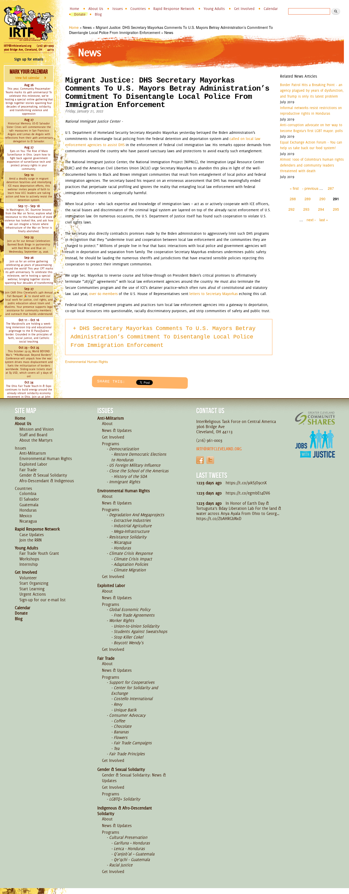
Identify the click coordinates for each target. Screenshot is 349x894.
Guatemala (28, 504)
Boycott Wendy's (129, 642)
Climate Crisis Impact (133, 558)
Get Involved (244, 8)
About (107, 423)
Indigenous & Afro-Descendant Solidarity (124, 810)
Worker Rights (121, 620)
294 (321, 209)
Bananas (121, 731)
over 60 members (103, 293)
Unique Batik (125, 709)
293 (306, 209)
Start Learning (31, 588)
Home (74, 8)
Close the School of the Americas (139, 470)
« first (294, 188)
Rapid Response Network (173, 8)
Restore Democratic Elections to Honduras (138, 457)
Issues (117, 8)
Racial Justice (120, 864)
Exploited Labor (33, 464)
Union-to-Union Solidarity (136, 626)
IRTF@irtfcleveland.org (17, 46)
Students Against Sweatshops (140, 631)
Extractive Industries (132, 520)
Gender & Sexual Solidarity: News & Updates (134, 777)
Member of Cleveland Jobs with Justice (315, 450)
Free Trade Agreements (134, 615)
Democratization (124, 448)
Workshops (29, 558)
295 (336, 209)
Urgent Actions (32, 594)
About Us (95, 8)
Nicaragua (28, 521)
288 (293, 198)
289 (308, 198)
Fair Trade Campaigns (133, 742)
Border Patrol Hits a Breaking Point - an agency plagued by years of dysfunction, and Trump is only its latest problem (312, 90)
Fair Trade (28, 469)
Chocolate (122, 726)
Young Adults (214, 8)
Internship (28, 564)
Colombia (27, 493)
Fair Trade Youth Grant (39, 553)
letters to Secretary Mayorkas (213, 293)
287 (331, 188)
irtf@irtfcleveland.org (219, 448)
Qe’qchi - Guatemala (132, 859)
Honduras (28, 510)
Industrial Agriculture (133, 525)
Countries (138, 8)
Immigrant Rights (124, 481)
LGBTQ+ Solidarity (124, 799)
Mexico (25, 515)
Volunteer (28, 577)
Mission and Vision (36, 429)
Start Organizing (33, 583)
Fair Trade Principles (127, 753)
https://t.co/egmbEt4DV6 (248, 493)
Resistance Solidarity (127, 536)
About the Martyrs (36, 440)
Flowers (120, 737)
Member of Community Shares (315, 418)
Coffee (119, 720)
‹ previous (310, 188)
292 (291, 209)
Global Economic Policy (129, 609)
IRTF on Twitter (210, 460)
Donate (80, 14)
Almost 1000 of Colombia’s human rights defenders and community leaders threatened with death (312, 165)
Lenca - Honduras (129, 848)
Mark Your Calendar (29, 74)
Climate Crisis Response (131, 553)
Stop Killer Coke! (128, 637)
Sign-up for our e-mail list (42, 599)
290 (322, 198)
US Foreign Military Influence (134, 465)
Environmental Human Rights (86, 361)
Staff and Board (33, 434)
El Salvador (29, 499)
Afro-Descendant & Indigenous (46, 480)
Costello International (133, 698)
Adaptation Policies (131, 564)
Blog (98, 14)
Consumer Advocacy (127, 715)
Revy (118, 704)
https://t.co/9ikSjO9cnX (246, 482)
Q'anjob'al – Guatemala (134, 853)
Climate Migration (130, 569)
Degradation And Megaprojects (136, 514)
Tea (116, 748)
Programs (110, 443)
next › (311, 219)
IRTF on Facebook (200, 460)
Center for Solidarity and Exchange (134, 690)
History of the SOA (130, 476)
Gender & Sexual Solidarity (43, 475)
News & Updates (117, 430)
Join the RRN (30, 540)
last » (323, 219)
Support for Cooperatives (132, 682)
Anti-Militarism (32, 453)
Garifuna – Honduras (132, 842)
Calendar (271, 8)
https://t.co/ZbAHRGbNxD (218, 518)
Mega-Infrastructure (131, 531)
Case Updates (31, 534)
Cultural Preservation (128, 837)
